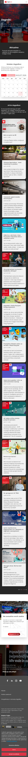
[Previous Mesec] (2, 75)
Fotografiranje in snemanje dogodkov (11, 699)
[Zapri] (26, 730)
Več (6, 141)
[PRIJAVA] (26, 2)
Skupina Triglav (5, 715)
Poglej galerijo (9, 672)
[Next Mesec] (5, 75)
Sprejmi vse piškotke (14, 754)
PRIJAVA (26, 2)
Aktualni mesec (11, 75)
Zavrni (14, 749)
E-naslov (5, 626)
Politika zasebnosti (6, 694)
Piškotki (3, 690)
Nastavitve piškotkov (14, 745)
